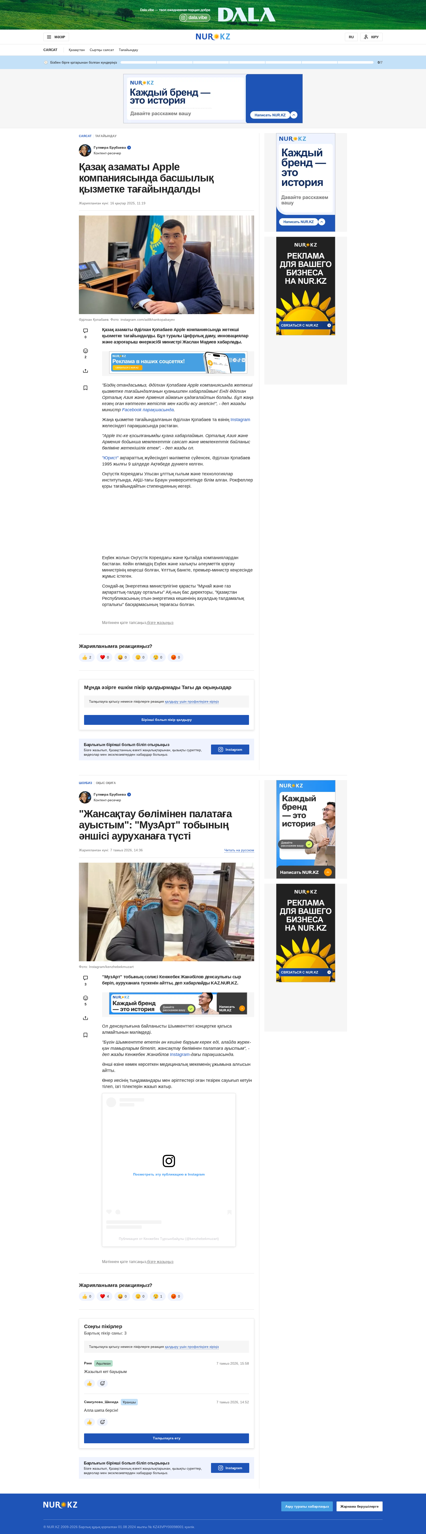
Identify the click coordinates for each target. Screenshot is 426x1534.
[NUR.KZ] (213, 37)
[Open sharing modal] (85, 371)
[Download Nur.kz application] (213, 15)
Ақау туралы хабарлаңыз (307, 1506)
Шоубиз (85, 783)
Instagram (240, 419)
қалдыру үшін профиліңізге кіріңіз (192, 701)
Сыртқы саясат (102, 50)
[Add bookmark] (85, 388)
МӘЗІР (59, 37)
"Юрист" (111, 457)
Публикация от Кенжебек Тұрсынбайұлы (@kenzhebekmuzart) (169, 1239)
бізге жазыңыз (160, 623)
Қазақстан (77, 50)
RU (351, 37)
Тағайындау (128, 50)
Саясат (50, 50)
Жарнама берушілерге (359, 1506)
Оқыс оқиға (106, 783)
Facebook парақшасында (148, 409)
